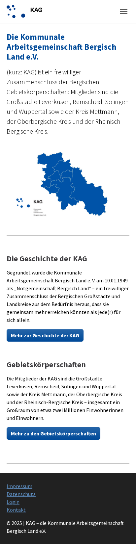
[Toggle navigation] (123, 11)
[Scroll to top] (121, 529)
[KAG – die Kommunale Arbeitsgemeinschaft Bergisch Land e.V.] (24, 11)
